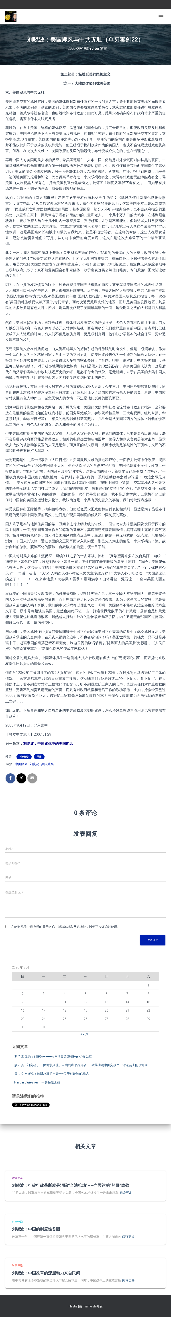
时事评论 (24, 756)
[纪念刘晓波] (12, 16)
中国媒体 (21, 764)
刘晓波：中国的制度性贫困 (36, 1229)
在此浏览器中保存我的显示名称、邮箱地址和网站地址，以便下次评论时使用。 (65, 927)
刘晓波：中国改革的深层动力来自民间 (46, 1272)
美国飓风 (47, 764)
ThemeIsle (89, 1306)
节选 (39, 756)
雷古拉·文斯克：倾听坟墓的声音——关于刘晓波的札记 (51, 1073)
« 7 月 (84, 1034)
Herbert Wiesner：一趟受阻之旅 (37, 1082)
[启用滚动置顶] (162, 1308)
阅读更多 (126, 1192)
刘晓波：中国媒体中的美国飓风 (48, 743)
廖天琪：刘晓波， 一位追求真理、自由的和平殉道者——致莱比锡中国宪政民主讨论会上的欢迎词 (81, 1065)
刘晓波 (34, 764)
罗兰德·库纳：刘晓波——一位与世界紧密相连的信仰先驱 (53, 1056)
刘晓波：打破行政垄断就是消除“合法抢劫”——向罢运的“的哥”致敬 (70, 1185)
